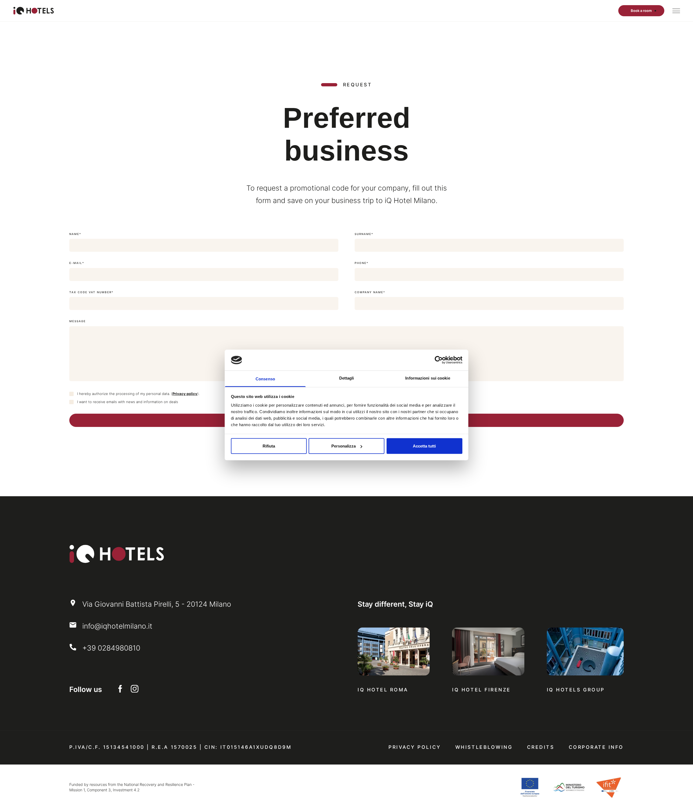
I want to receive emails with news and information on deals (127, 402)
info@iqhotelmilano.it (117, 626)
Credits (540, 747)
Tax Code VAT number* (91, 292)
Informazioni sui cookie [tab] (427, 377)
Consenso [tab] (265, 378)
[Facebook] (120, 689)
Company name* (370, 292)
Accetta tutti (424, 446)
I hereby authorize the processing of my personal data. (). (138, 394)
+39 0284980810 (111, 648)
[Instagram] (134, 689)
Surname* (364, 234)
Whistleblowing (483, 747)
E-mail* (76, 263)
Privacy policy (184, 393)
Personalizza (343, 446)
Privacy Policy (414, 747)
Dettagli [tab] (346, 377)
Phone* (361, 263)
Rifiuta (269, 446)
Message (77, 321)
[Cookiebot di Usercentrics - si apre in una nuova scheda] (438, 360)
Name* (75, 234)
